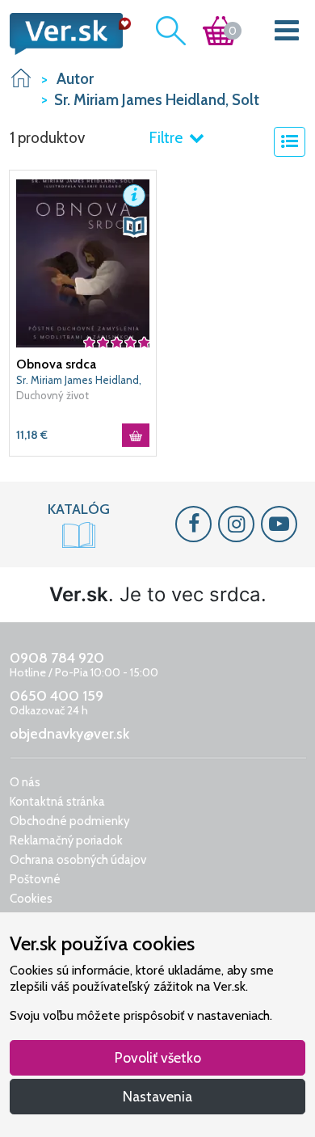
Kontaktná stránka (57, 801)
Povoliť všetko (158, 1057)
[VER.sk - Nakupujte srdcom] (66, 34)
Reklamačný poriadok (66, 840)
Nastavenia (157, 1096)
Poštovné (35, 879)
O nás (25, 782)
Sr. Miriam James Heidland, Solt (78, 380)
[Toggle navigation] (287, 33)
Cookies (31, 898)
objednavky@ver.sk (69, 734)
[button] (134, 195)
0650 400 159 (56, 696)
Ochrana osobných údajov (78, 860)
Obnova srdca (56, 364)
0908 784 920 (57, 658)
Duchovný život (52, 395)
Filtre (167, 137)
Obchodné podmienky (70, 821)
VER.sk (21, 78)
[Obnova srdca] (82, 262)
